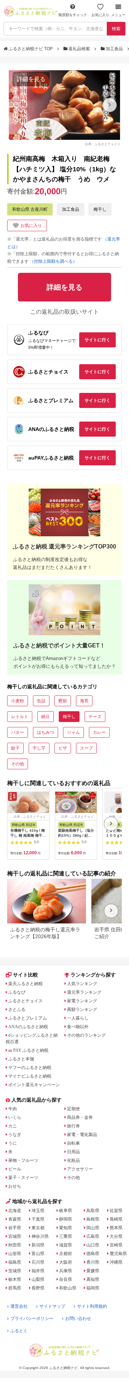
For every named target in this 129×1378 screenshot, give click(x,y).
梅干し (100, 209)
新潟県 (38, 1245)
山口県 (92, 1245)
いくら (14, 1117)
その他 (17, 763)
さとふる (16, 1009)
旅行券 (73, 1126)
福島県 (14, 1262)
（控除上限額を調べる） (53, 261)
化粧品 (73, 1160)
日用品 (73, 1152)
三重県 (65, 1236)
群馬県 (14, 1288)
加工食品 (114, 48)
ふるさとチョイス (25, 1001)
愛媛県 (92, 1271)
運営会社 (19, 1306)
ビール (14, 1169)
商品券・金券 (80, 1117)
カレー (99, 732)
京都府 (65, 1253)
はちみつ (45, 732)
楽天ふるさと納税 (25, 984)
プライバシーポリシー (31, 1318)
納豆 (45, 716)
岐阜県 (65, 1210)
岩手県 (14, 1228)
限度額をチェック (72, 15)
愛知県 (65, 1228)
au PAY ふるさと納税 (28, 1050)
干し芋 (39, 748)
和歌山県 (67, 1288)
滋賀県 (65, 1245)
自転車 (73, 1143)
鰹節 (62, 700)
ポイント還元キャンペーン (34, 1085)
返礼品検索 (79, 48)
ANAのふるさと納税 (28, 1027)
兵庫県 (65, 1271)
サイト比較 (25, 975)
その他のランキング (86, 1035)
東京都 (38, 1228)
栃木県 (14, 1279)
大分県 (116, 1236)
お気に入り (100, 15)
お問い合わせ (78, 1318)
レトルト (19, 716)
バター (17, 732)
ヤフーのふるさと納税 (29, 1067)
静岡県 (65, 1219)
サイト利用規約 (92, 1306)
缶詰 (41, 700)
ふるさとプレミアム (27, 1018)
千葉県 (38, 1219)
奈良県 (65, 1279)
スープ (86, 748)
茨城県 (14, 1271)
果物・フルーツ (23, 1160)
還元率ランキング (84, 992)
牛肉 (12, 1109)
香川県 (92, 1262)
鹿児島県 (118, 1253)
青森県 (14, 1219)
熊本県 (116, 1228)
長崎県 (116, 1219)
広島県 (92, 1236)
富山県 (38, 1253)
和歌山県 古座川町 (30, 209)
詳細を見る (31, 79)
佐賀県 (116, 1210)
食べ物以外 (78, 1027)
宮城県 (14, 1236)
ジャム (73, 732)
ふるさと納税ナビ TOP (31, 48)
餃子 (15, 748)
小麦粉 (17, 700)
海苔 (84, 700)
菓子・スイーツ (23, 1177)
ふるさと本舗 (21, 1059)
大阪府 (65, 1262)
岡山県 (92, 1228)
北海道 (14, 1210)
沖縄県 (116, 1262)
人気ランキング (82, 984)
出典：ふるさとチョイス (102, 144)
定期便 (73, 1109)
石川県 (38, 1262)
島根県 (92, 1219)
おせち (14, 1186)
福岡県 (92, 1288)
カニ (12, 1126)
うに (12, 1143)
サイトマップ (52, 1306)
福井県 (38, 1271)
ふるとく (19, 1330)
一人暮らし (78, 1018)
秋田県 (14, 1245)
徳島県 (92, 1253)
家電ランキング (82, 1001)
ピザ (62, 748)
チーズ (95, 716)
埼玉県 (38, 1210)
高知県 (92, 1279)
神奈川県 (40, 1236)
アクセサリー (80, 1169)
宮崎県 (116, 1245)
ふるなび (16, 992)
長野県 (38, 1288)
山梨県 (38, 1279)
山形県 (14, 1253)
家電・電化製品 (82, 1134)
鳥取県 (92, 1210)
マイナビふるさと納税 (29, 1076)
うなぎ (14, 1134)
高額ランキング (82, 1009)
